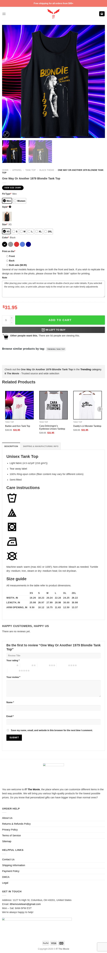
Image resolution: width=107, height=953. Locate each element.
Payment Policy (10, 871)
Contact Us (8, 859)
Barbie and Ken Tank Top (17, 426)
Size (4, 224)
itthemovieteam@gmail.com (25, 904)
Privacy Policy (10, 829)
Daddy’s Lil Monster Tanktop (87, 426)
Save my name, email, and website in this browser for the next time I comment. (52, 730)
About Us (7, 818)
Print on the (8, 251)
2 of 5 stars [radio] (25, 665)
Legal (5, 882)
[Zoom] (6, 134)
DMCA (5, 877)
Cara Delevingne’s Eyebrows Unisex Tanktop (52, 427)
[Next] (99, 81)
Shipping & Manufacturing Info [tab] (40, 446)
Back (11, 260)
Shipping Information (13, 865)
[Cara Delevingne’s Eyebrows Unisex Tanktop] (54, 405)
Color (5, 237)
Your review (13, 677)
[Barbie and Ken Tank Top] (19, 405)
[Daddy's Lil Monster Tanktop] (88, 405)
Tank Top (30, 170)
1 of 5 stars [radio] (10, 665)
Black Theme (46, 170)
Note (4, 277)
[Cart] (102, 13)
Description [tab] (11, 446)
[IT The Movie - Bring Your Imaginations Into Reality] (53, 14)
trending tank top (56, 349)
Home (5, 170)
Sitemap (6, 841)
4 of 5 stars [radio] (62, 665)
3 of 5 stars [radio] (43, 665)
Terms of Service (11, 835)
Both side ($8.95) (18, 265)
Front (12, 256)
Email (10, 716)
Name (10, 702)
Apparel (17, 170)
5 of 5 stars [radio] (13, 670)
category (90, 369)
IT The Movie (32, 789)
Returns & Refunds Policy (16, 823)
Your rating (13, 660)
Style (6, 207)
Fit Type (6, 194)
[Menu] (4, 14)
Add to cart (60, 320)
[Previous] (7, 81)
